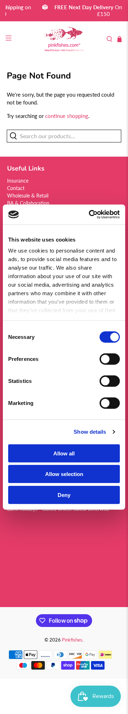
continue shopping (66, 116)
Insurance (17, 181)
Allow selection (64, 474)
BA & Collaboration (28, 203)
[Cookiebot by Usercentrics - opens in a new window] (90, 214)
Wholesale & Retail (27, 196)
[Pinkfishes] (64, 39)
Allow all (64, 453)
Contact (16, 188)
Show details (90, 432)
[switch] (110, 358)
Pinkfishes (72, 640)
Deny (64, 495)
